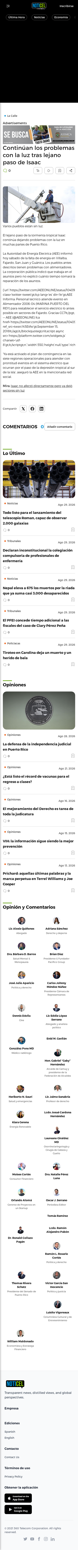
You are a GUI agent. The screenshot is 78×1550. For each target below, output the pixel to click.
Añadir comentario (59, 426)
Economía (61, 17)
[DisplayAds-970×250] (39, 134)
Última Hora (16, 17)
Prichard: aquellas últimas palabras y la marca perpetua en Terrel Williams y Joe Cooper (38, 878)
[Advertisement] (39, 63)
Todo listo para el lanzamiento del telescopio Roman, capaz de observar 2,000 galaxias (35, 517)
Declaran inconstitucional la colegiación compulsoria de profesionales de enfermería (38, 555)
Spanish (10, 1431)
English (9, 1437)
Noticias (39, 17)
